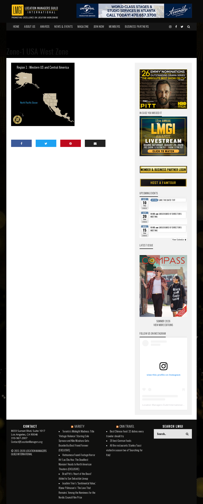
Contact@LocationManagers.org (27, 442)
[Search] (188, 26)
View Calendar (178, 239)
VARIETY (79, 426)
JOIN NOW (99, 26)
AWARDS (45, 26)
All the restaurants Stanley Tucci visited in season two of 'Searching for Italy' (124, 450)
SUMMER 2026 (163, 321)
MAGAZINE (83, 26)
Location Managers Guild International (162, 405)
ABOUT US (29, 26)
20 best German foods (120, 441)
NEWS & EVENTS (63, 26)
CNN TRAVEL (127, 426)
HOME (16, 26)
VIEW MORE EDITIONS (163, 325)
